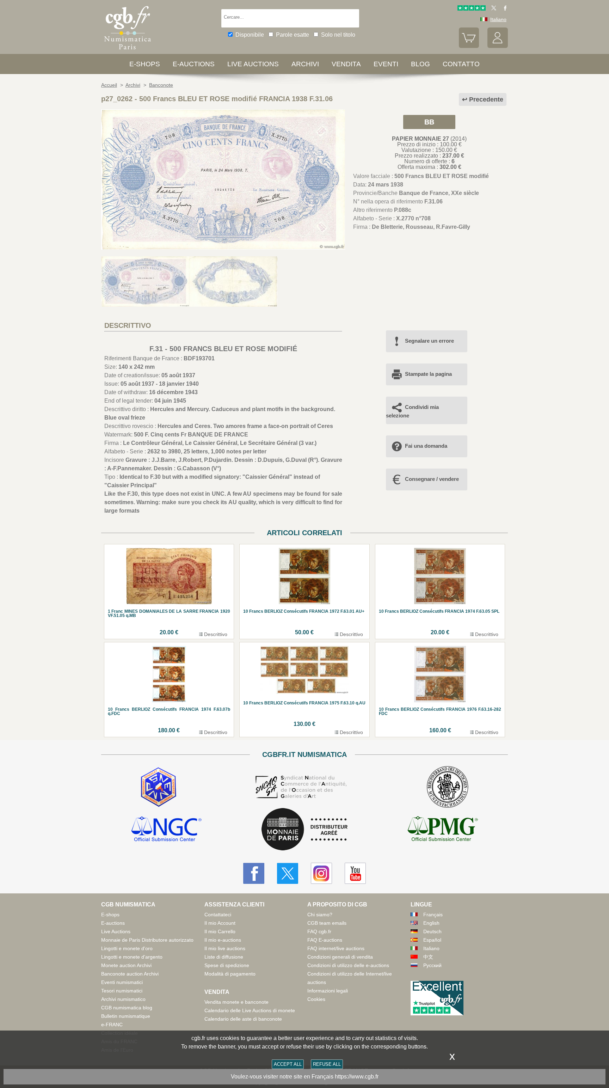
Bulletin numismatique (125, 1016)
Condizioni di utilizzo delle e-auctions (348, 965)
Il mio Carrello (219, 931)
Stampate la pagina (428, 374)
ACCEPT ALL (288, 1064)
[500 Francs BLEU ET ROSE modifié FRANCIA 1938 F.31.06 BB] (223, 248)
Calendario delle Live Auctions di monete (249, 1010)
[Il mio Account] (497, 46)
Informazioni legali (327, 991)
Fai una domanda (426, 446)
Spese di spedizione (226, 965)
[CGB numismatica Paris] (127, 51)
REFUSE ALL (327, 1064)
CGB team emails (326, 923)
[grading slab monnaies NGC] (166, 830)
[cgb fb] (503, 9)
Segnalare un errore (429, 341)
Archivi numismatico (123, 999)
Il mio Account (219, 923)
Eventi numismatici (122, 982)
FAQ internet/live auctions (335, 948)
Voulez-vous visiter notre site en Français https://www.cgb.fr (305, 1077)
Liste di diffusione (223, 957)
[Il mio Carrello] (469, 46)
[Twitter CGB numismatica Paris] (287, 873)
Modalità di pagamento (230, 974)
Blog (420, 64)
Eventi (386, 64)
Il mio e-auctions (222, 940)
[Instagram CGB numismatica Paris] (321, 873)
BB (429, 122)
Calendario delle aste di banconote (243, 1019)
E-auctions (194, 64)
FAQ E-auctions (324, 940)
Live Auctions (115, 931)
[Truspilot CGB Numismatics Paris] (471, 9)
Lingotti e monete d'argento (131, 957)
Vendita (346, 64)
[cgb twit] (492, 9)
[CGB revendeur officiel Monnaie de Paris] (304, 829)
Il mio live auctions (224, 948)
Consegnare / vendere (432, 479)
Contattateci (217, 914)
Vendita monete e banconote (236, 1002)
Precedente (486, 99)
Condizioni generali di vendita (340, 957)
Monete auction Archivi (126, 965)
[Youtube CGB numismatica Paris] (355, 873)
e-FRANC (112, 1024)
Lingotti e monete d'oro (127, 948)
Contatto (461, 64)
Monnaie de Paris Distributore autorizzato (147, 940)
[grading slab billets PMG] (442, 830)
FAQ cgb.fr (319, 931)
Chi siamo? (319, 914)
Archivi (305, 64)
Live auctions (253, 64)
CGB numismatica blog (126, 1007)
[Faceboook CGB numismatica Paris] (253, 873)
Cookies (316, 999)
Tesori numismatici (121, 991)
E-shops (144, 64)
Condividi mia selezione (412, 411)
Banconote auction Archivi (130, 974)
